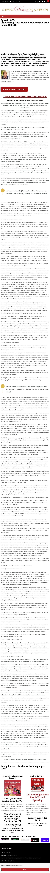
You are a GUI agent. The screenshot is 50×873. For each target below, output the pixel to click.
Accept (25, 869)
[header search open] (48, 2)
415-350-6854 (7, 853)
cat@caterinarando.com (10, 855)
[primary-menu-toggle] (2, 16)
